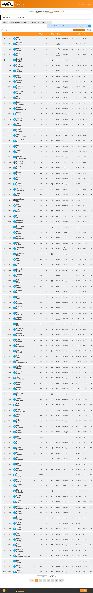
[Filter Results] (88, 30)
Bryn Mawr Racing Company (54, 11)
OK (89, 26)
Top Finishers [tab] (21, 17)
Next (61, 580)
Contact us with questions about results (44, 12)
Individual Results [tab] (7, 17)
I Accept (83, 590)
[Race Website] (8, 4)
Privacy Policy (21, 591)
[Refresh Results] (90, 30)
